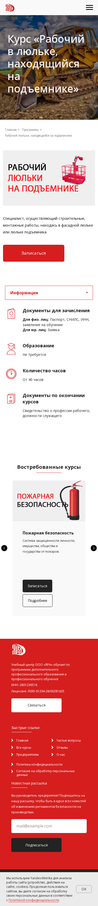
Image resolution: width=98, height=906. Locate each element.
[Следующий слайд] (94, 548)
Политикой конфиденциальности (34, 900)
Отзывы (62, 747)
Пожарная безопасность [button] (48, 533)
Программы (30, 130)
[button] (33, 253)
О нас (61, 754)
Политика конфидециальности (39, 764)
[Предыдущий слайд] (4, 548)
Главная (11, 130)
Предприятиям (27, 754)
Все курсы (23, 747)
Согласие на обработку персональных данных (45, 773)
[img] (52, 754)
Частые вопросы (69, 740)
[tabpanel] (49, 370)
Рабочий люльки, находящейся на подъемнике (38, 135)
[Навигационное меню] (89, 7)
